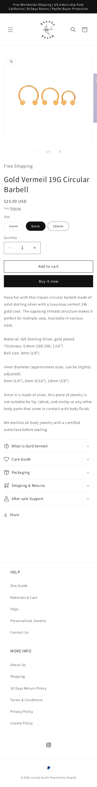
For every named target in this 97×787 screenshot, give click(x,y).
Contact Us (19, 632)
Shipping (15, 208)
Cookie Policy (21, 723)
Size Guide (19, 585)
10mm (58, 226)
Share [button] (14, 514)
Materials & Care (24, 597)
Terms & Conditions (26, 700)
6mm (16, 227)
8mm (35, 226)
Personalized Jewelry (28, 620)
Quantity (10, 237)
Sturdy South (40, 777)
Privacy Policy (21, 711)
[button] (10, 29)
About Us (18, 664)
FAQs (14, 609)
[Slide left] (37, 151)
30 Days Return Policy (28, 688)
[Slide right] (60, 151)
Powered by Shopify (63, 777)
